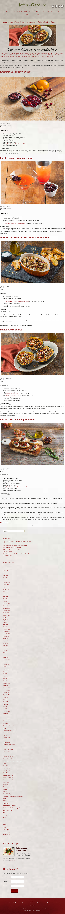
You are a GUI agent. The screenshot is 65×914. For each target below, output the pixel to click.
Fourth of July (6, 747)
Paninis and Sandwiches (8, 780)
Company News (6, 737)
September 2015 (6, 666)
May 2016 (5, 648)
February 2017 (6, 629)
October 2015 (6, 664)
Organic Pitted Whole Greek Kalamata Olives (14, 223)
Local (4, 763)
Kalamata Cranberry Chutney (30, 55)
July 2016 (5, 643)
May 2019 (5, 575)
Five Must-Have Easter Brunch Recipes (12, 547)
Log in (4, 827)
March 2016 (6, 652)
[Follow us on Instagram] (53, 6)
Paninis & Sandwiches (8, 777)
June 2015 (5, 673)
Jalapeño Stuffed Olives (8, 758)
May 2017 (5, 624)
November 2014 (6, 690)
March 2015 (6, 680)
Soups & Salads (6, 803)
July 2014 (5, 699)
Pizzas (4, 787)
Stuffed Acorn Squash (32, 56)
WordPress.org (6, 834)
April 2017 (5, 627)
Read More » (13, 860)
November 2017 (6, 610)
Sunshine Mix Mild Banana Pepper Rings (12, 808)
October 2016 (6, 636)
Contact (37, 14)
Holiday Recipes (19, 55)
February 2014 (6, 711)
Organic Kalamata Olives (8, 775)
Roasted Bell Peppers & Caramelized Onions (13, 796)
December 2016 (6, 631)
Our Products (17, 11)
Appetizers (5, 723)
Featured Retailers (7, 742)
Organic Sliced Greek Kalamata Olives (16, 144)
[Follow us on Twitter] (59, 6)
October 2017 (6, 613)
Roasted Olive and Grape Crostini (13, 56)
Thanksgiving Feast (45, 53)
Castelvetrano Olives (7, 730)
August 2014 (6, 697)
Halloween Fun (6, 751)
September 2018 (6, 587)
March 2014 (6, 709)
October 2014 (6, 692)
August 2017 (6, 617)
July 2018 (5, 591)
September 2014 (6, 695)
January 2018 (6, 605)
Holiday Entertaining (29, 53)
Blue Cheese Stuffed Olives (9, 726)
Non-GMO (5, 772)
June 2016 (5, 645)
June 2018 (5, 594)
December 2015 (6, 659)
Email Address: (6, 886)
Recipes (58, 11)
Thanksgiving (41, 56)
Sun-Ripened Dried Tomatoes (13, 300)
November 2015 (6, 662)
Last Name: (5, 881)
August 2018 (6, 589)
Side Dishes (37, 53)
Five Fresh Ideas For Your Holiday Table (32, 49)
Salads (4, 798)
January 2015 (6, 685)
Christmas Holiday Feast (18, 53)
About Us (7, 11)
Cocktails (5, 735)
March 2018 (6, 601)
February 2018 (6, 603)
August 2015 (6, 669)
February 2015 (6, 683)
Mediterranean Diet (7, 768)
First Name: (5, 877)
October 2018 (6, 584)
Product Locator (37, 10)
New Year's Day (6, 770)
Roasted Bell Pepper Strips (12, 395)
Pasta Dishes (6, 782)
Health (4, 754)
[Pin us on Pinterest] (62, 6)
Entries (6, 829)
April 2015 (5, 678)
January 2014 (6, 713)
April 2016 (5, 650)
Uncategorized (6, 815)
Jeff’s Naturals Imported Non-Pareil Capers (12, 761)
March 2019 (6, 580)
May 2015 (5, 676)
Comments (6, 832)
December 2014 (6, 688)
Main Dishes (6, 765)
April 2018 (5, 598)
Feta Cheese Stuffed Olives (9, 744)
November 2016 (6, 634)
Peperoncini (5, 784)
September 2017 (6, 615)
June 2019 (5, 573)
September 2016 (6, 638)
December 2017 (6, 608)
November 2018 (6, 582)
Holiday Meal (12, 55)
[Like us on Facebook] (56, 6)
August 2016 (6, 641)
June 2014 (5, 702)
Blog (27, 14)
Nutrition (27, 11)
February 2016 (6, 655)
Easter (4, 740)
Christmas (6, 55)
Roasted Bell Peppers (8, 794)
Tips (4, 812)
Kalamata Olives (41, 55)
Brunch (4, 728)
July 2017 (5, 620)
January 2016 (6, 657)
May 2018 (5, 596)
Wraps (4, 817)
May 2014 (5, 704)
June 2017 (5, 622)
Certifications (47, 11)
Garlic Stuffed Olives (8, 749)
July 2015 (5, 671)
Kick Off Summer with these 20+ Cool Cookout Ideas (15, 545)
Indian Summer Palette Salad (22, 849)
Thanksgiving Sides (48, 56)
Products (5, 789)
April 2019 (5, 577)
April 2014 (5, 706)
